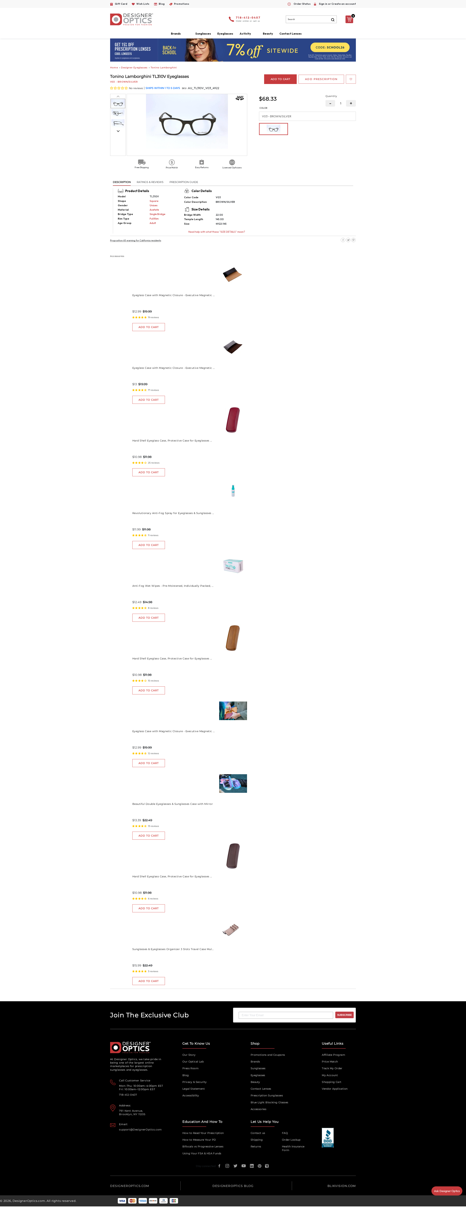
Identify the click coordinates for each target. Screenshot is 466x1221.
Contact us (258, 1133)
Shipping (257, 1139)
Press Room (190, 1068)
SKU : (185, 88)
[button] (119, 88)
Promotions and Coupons (268, 1054)
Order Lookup (291, 1139)
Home (114, 67)
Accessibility (190, 1095)
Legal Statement (193, 1088)
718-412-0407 (248, 17)
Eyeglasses (258, 1075)
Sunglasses (258, 1068)
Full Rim (154, 218)
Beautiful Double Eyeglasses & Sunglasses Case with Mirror (172, 804)
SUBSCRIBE (344, 1014)
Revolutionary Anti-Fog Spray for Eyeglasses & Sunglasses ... (173, 513)
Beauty (268, 33)
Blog (185, 1075)
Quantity (331, 96)
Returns (256, 1146)
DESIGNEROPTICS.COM (129, 1186)
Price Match (330, 1061)
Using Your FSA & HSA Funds (201, 1153)
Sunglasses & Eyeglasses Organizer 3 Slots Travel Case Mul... (173, 949)
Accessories (258, 1109)
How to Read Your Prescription (203, 1133)
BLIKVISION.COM (341, 1186)
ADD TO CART (149, 327)
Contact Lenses (290, 33)
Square (154, 201)
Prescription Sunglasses (267, 1095)
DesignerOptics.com (29, 1201)
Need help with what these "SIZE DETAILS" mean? (216, 231)
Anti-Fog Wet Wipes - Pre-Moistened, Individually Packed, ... (173, 585)
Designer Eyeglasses (134, 67)
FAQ (285, 1133)
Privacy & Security (194, 1082)
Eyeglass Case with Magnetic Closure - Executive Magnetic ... (173, 295)
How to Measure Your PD (199, 1139)
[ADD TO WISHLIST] (351, 79)
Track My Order (332, 1068)
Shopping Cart (331, 1082)
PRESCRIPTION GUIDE (183, 182)
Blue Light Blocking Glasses (269, 1102)
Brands (255, 1061)
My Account (330, 1075)
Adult (153, 223)
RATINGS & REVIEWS (150, 182)
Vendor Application (334, 1088)
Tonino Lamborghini (164, 67)
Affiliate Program (333, 1054)
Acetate (154, 209)
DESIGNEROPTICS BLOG (232, 1186)
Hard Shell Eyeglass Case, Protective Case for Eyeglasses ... (172, 440)
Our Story (189, 1054)
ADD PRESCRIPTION (321, 79)
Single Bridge (157, 214)
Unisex (153, 205)
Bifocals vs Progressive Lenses (202, 1146)
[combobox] (311, 19)
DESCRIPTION (122, 182)
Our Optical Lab (193, 1061)
